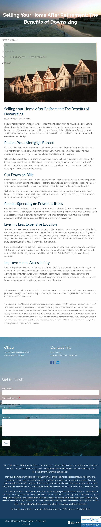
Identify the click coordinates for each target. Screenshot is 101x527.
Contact (6, 63)
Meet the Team (9, 40)
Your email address (19, 398)
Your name (15, 388)
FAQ (4, 57)
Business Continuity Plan (79, 509)
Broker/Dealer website (21, 509)
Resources (8, 51)
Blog (5, 46)
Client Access (17, 57)
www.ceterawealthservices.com (72, 504)
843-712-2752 (56, 352)
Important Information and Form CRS (50, 509)
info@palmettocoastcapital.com (63, 355)
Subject (14, 408)
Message (15, 417)
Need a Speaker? (38, 57)
